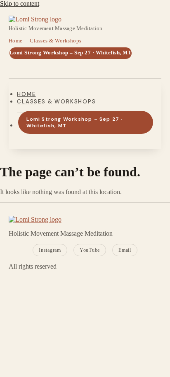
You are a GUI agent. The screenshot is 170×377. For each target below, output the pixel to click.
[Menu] (18, 68)
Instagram (50, 250)
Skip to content (19, 3)
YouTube (90, 250)
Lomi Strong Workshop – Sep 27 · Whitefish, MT (70, 53)
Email (124, 250)
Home (16, 41)
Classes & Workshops (56, 41)
